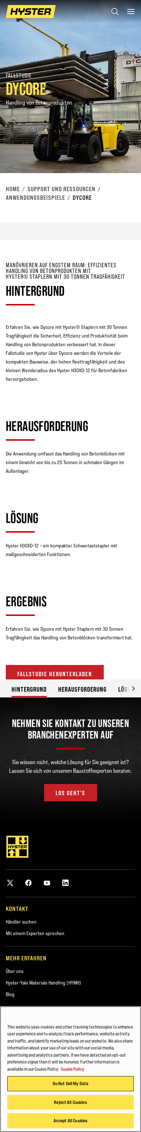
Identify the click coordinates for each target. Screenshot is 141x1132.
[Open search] (115, 11)
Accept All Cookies (70, 1120)
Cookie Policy (72, 1069)
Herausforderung (82, 689)
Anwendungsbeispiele (35, 197)
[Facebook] (28, 882)
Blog (10, 994)
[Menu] (131, 11)
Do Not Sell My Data (70, 1083)
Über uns (15, 971)
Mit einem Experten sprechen (35, 933)
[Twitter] (10, 882)
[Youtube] (47, 882)
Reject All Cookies (70, 1102)
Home (13, 189)
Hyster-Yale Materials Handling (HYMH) (43, 983)
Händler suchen (21, 922)
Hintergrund (29, 689)
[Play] (118, 150)
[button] (128, 688)
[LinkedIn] (65, 882)
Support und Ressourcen (61, 189)
